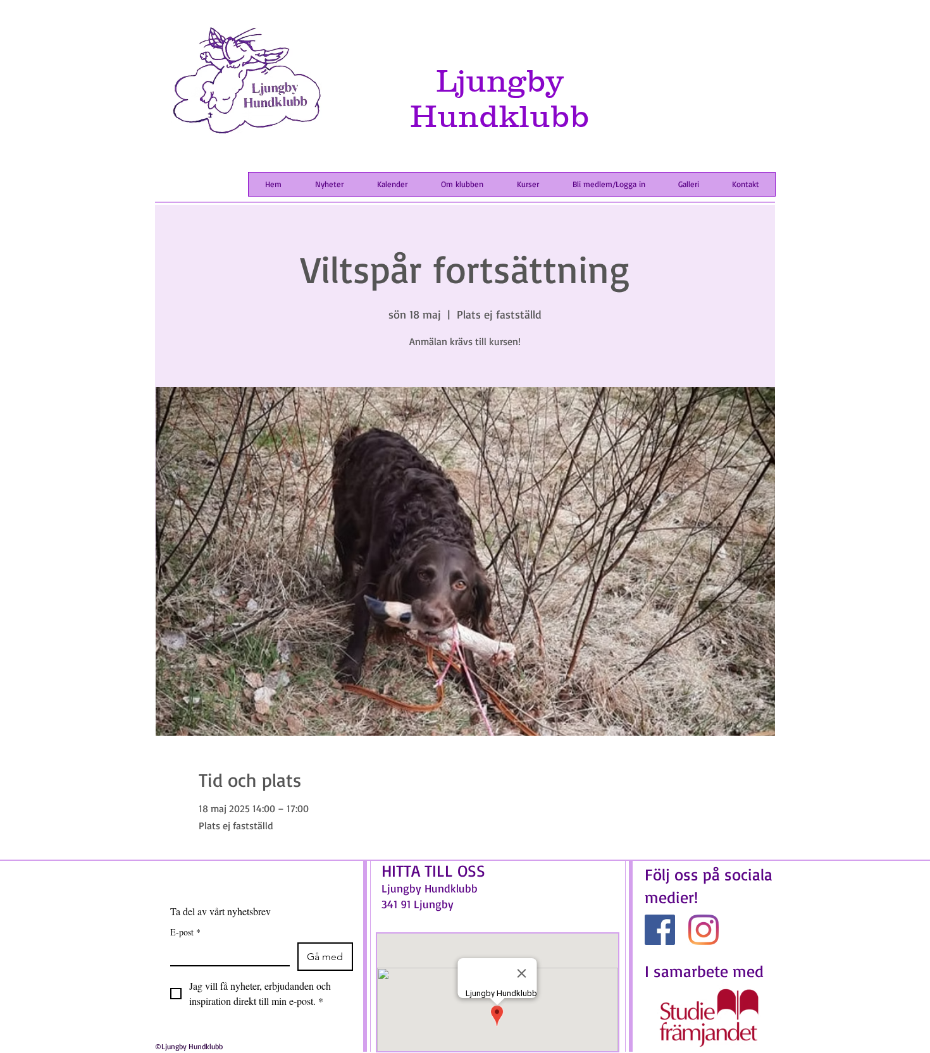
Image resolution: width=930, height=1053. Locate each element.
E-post (185, 932)
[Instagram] (703, 930)
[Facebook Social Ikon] (660, 930)
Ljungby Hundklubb (500, 98)
